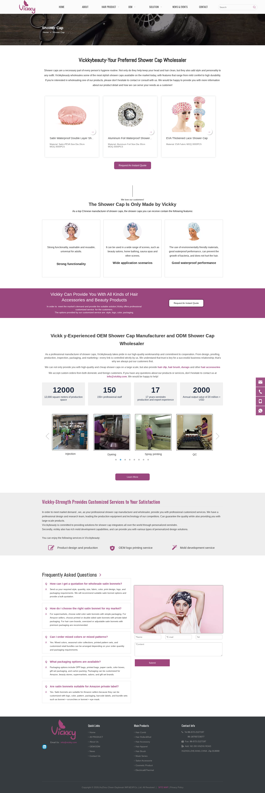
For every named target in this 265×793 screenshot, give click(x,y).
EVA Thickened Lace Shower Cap (187, 138)
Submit (152, 663)
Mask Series (142, 756)
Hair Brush (141, 751)
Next (217, 436)
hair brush (174, 367)
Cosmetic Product (144, 765)
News (92, 751)
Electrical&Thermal (145, 770)
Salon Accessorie (144, 760)
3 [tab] (125, 459)
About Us (94, 741)
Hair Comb (141, 732)
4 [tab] (130, 459)
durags (185, 367)
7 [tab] (144, 459)
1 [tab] (116, 459)
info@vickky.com (117, 376)
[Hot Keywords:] (254, 7)
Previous (47, 436)
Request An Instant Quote (132, 165)
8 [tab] (148, 459)
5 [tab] (134, 459)
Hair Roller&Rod (143, 737)
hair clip (162, 367)
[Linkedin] (44, 746)
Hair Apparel (142, 746)
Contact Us (95, 756)
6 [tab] (139, 459)
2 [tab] (121, 459)
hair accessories (210, 367)
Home (92, 732)
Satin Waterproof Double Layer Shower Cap (76, 138)
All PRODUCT (96, 737)
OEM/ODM (95, 746)
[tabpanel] (71, 248)
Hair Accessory (143, 741)
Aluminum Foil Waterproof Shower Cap (132, 138)
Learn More (132, 477)
